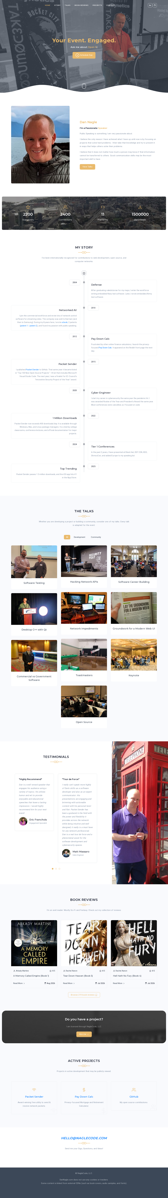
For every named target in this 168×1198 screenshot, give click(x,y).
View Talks (87, 167)
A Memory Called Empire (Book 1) (31, 976)
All (67, 537)
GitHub (134, 1096)
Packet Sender (32, 370)
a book (65, 322)
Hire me (83, 1034)
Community (96, 537)
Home (47, 5)
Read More (18, 983)
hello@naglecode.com (84, 1138)
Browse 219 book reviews (83, 995)
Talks (67, 5)
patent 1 (24, 326)
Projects (97, 5)
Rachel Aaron (71, 971)
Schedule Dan (86, 55)
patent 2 (33, 326)
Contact (110, 5)
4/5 (53, 971)
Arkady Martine (22, 971)
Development (79, 537)
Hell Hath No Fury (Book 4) (127, 976)
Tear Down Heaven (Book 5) (78, 976)
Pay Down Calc (105, 348)
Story (57, 5)
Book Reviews (81, 5)
